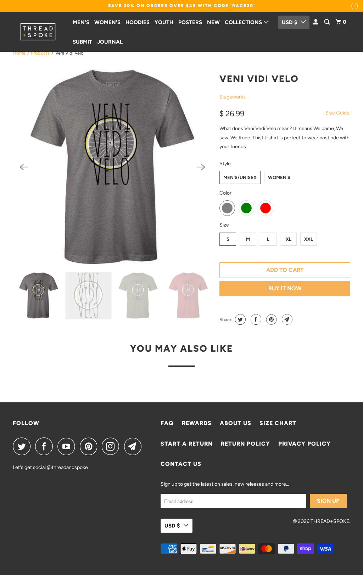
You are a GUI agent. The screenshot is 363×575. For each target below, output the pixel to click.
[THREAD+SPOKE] (38, 31)
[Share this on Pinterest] (270, 319)
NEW (213, 22)
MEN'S (81, 22)
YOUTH (164, 22)
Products (40, 53)
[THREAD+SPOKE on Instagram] (112, 446)
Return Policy (245, 443)
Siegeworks (232, 97)
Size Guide (337, 113)
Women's (279, 177)
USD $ (172, 526)
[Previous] (24, 167)
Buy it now (285, 288)
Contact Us (181, 463)
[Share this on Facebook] (255, 319)
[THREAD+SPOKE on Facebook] (45, 446)
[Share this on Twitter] (239, 319)
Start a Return (187, 443)
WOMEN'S (107, 22)
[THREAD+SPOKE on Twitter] (23, 446)
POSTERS (190, 22)
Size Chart (277, 423)
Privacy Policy (304, 443)
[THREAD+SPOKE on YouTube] (68, 446)
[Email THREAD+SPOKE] (134, 446)
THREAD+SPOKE (330, 521)
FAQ (167, 423)
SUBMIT (82, 42)
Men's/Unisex (240, 177)
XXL (308, 239)
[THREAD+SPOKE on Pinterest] (90, 446)
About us (235, 423)
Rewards (197, 423)
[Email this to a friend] (286, 319)
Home (19, 53)
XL (288, 239)
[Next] (201, 167)
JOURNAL (110, 42)
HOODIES (137, 22)
